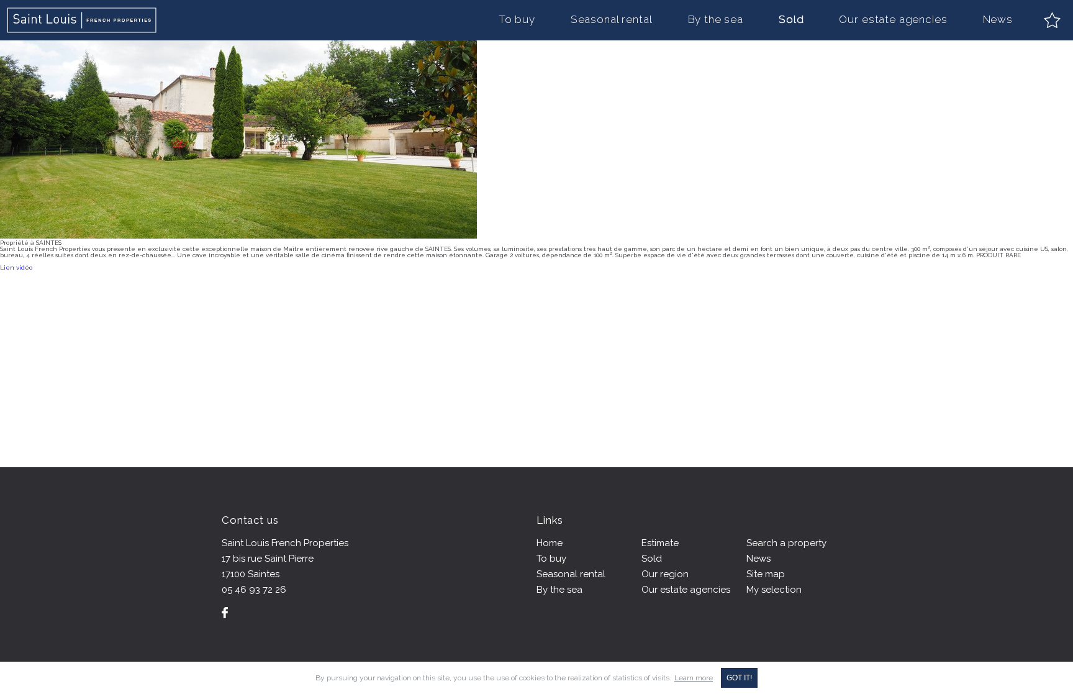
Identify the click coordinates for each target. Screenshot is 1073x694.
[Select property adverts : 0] (1052, 20)
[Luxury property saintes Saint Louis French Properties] (82, 20)
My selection (774, 589)
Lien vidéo (16, 267)
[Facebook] (225, 612)
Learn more (693, 678)
